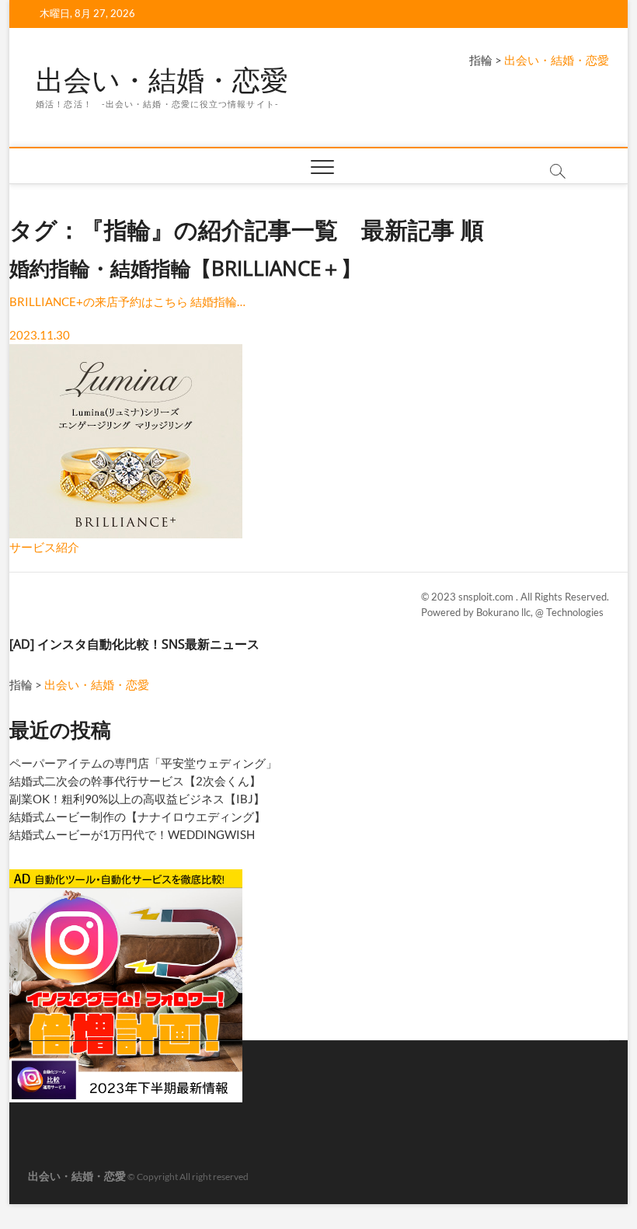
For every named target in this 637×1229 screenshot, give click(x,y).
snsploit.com (487, 596)
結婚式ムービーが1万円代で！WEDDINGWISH (132, 834)
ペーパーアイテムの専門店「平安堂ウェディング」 (143, 763)
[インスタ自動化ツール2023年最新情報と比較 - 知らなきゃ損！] (125, 876)
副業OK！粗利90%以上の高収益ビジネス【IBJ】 (137, 799)
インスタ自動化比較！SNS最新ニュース (148, 644)
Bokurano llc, (505, 612)
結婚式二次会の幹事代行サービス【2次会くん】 (135, 781)
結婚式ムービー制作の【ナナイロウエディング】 (137, 816)
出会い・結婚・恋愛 (162, 80)
